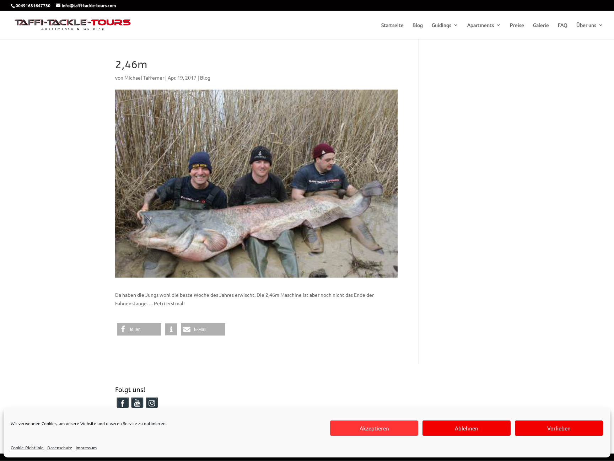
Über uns (586, 25)
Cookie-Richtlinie (27, 447)
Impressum (86, 447)
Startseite (392, 25)
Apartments (480, 25)
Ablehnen (466, 428)
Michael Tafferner (144, 77)
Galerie (541, 25)
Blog (418, 25)
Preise (517, 25)
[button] (139, 329)
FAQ (562, 25)
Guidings (441, 25)
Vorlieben (559, 428)
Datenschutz (59, 447)
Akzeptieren (374, 428)
